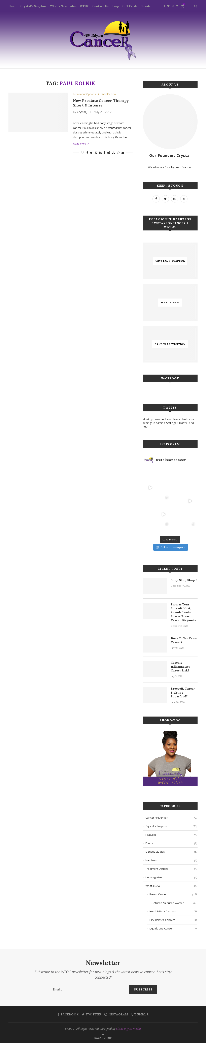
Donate (145, 6)
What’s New (58, 6)
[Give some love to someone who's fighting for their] (150, 514)
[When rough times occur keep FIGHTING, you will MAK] (150, 487)
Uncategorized (171, 877)
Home (12, 6)
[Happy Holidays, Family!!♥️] (190, 514)
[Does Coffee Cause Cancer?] (155, 644)
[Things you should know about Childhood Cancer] (190, 487)
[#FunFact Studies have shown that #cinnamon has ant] (176, 487)
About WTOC (79, 6)
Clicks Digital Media (128, 1029)
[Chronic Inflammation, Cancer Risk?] (155, 669)
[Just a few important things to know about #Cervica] (176, 514)
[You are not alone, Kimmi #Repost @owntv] (163, 514)
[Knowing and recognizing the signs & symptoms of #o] (176, 527)
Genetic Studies (171, 851)
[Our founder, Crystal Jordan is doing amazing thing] (163, 501)
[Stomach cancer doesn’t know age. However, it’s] (150, 527)
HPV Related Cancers (173, 920)
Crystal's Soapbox (171, 826)
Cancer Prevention (171, 817)
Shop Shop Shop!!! (184, 580)
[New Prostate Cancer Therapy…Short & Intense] (38, 112)
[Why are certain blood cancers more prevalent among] (190, 501)
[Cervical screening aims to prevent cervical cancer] (163, 474)
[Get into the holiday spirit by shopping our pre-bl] (190, 527)
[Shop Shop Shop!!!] (155, 586)
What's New (109, 94)
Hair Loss (171, 860)
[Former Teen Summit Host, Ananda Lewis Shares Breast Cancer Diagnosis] (155, 611)
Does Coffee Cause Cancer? (184, 640)
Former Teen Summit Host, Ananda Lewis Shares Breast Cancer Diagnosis (183, 612)
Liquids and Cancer (173, 928)
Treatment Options (84, 94)
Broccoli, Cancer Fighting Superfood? (183, 692)
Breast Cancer (173, 894)
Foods (171, 843)
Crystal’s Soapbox (33, 6)
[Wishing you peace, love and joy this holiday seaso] (176, 474)
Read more (80, 143)
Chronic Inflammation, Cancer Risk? (181, 666)
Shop (115, 6)
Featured (171, 834)
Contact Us (100, 6)
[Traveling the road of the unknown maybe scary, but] (190, 474)
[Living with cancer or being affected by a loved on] (176, 501)
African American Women (174, 903)
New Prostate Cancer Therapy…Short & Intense (102, 102)
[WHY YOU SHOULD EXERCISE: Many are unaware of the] (150, 474)
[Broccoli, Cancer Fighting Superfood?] (155, 695)
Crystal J (82, 112)
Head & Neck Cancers (173, 911)
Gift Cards (129, 6)
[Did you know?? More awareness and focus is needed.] (163, 487)
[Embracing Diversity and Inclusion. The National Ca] (150, 501)
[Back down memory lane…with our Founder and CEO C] (163, 527)
